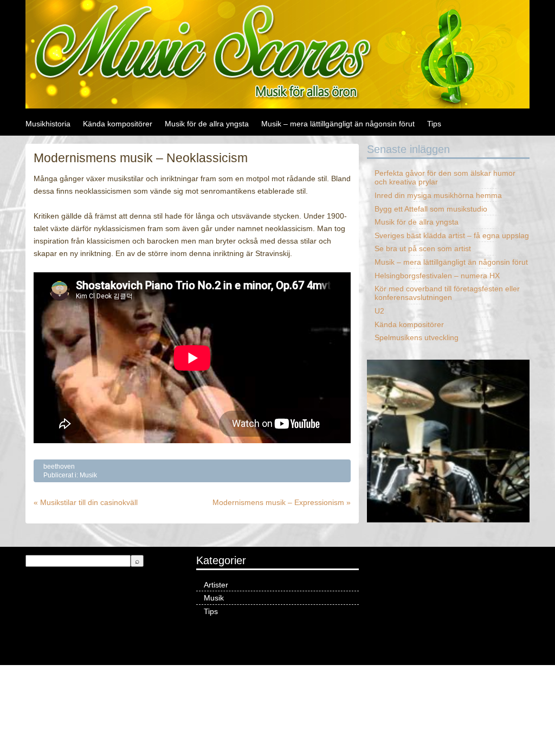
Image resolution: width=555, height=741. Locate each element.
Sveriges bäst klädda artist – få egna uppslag (452, 235)
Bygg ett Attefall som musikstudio (431, 209)
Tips (434, 123)
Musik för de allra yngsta (207, 123)
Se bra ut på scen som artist (423, 248)
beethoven (59, 466)
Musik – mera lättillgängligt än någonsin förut (338, 123)
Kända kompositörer (117, 123)
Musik (88, 475)
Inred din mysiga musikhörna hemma (438, 195)
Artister (216, 584)
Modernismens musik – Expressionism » (281, 502)
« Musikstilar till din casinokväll (86, 502)
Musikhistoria (47, 123)
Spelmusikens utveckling (417, 337)
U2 (379, 310)
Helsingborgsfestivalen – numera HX (437, 275)
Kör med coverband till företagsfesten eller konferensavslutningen (447, 293)
